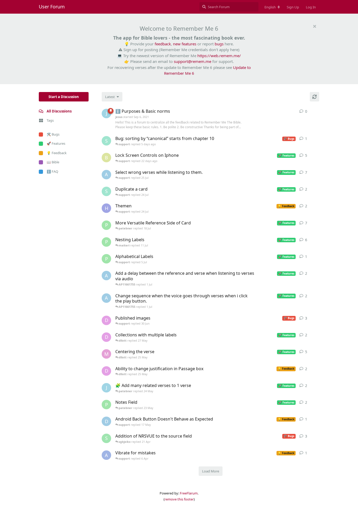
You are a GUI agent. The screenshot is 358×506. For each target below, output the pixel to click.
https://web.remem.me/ (219, 55)
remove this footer (179, 499)
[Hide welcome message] (314, 26)
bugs (219, 43)
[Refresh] (314, 96)
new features (184, 43)
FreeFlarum (189, 493)
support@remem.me (192, 61)
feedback (163, 43)
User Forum (52, 6)
